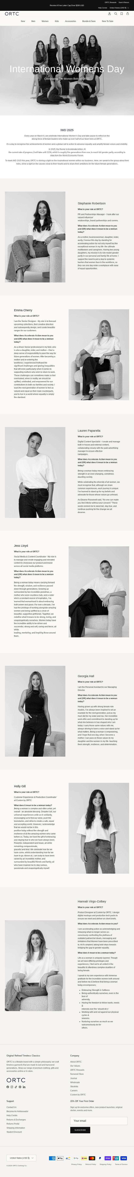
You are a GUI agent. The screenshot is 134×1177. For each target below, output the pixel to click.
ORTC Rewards (110, 2)
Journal (73, 1078)
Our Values (75, 1066)
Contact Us (11, 1107)
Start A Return (124, 2)
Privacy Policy (76, 1164)
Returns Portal (13, 1124)
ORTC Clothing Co (19, 1166)
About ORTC (76, 1062)
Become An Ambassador (17, 1111)
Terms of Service (121, 1164)
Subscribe (80, 1130)
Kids (57, 21)
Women (45, 21)
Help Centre (102, 8)
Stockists (74, 1086)
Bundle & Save (89, 21)
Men (33, 21)
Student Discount (14, 1132)
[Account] (109, 13)
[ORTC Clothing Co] (12, 14)
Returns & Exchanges (16, 1120)
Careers (73, 1090)
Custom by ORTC (78, 1095)
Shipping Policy (105, 1164)
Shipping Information (16, 1128)
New (23, 21)
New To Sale (107, 21)
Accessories (70, 21)
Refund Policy (90, 1164)
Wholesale (75, 1082)
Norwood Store (77, 1074)
